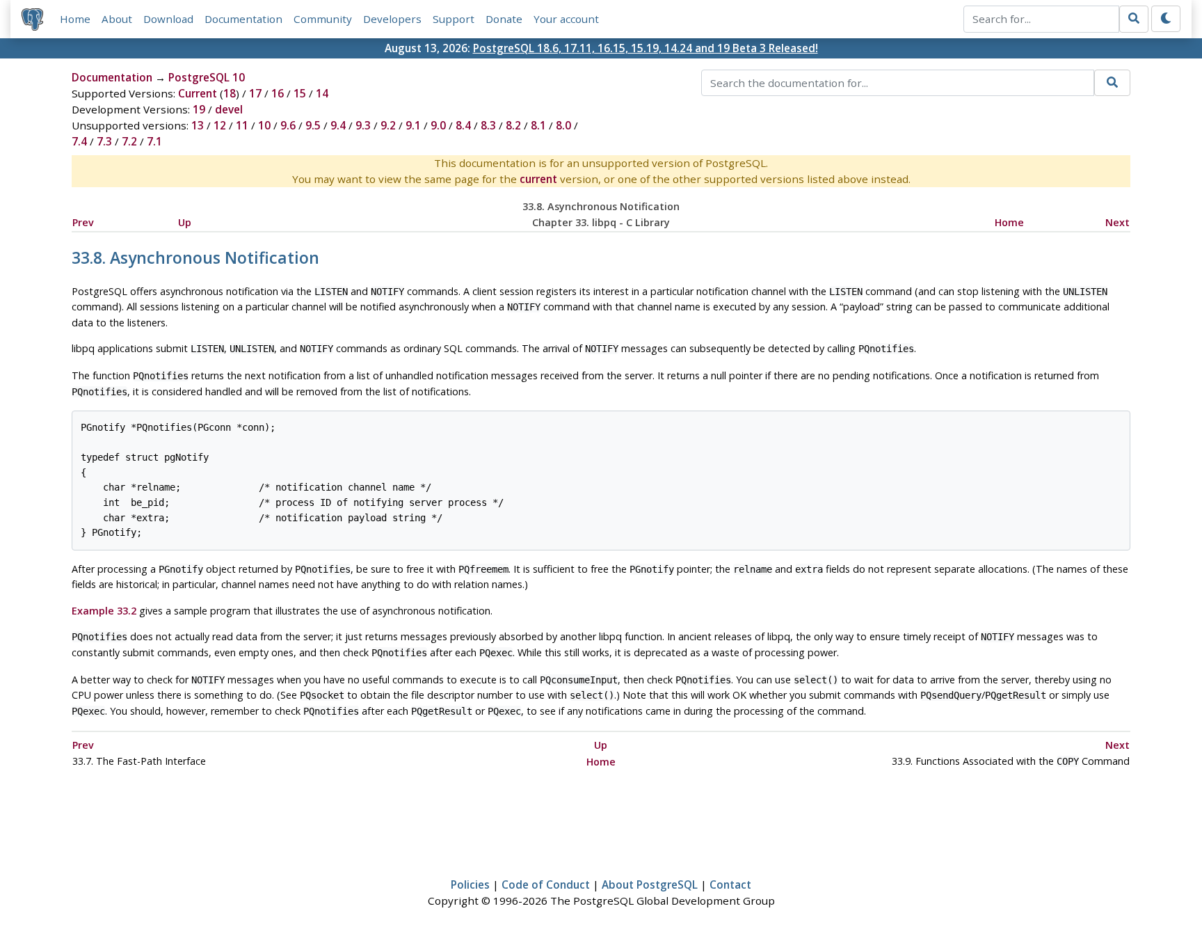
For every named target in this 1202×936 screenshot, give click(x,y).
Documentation (243, 19)
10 (264, 125)
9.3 (363, 125)
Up (184, 222)
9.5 (313, 125)
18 (229, 93)
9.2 (388, 125)
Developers (392, 19)
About (117, 19)
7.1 (154, 141)
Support (453, 19)
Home (75, 19)
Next (1117, 222)
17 (255, 93)
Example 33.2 (104, 610)
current (538, 179)
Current (197, 93)
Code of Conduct (546, 884)
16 (277, 93)
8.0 (563, 125)
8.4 (463, 125)
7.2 (129, 141)
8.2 (513, 125)
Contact (730, 884)
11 (242, 125)
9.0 (438, 125)
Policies (470, 884)
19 (199, 109)
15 (300, 93)
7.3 (104, 141)
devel (229, 109)
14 (322, 93)
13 (197, 125)
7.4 (79, 141)
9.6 (288, 125)
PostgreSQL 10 (206, 77)
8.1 (538, 125)
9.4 (338, 125)
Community (323, 19)
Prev (83, 222)
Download (168, 19)
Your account (566, 19)
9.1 (413, 125)
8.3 (488, 125)
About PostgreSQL (650, 884)
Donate (504, 19)
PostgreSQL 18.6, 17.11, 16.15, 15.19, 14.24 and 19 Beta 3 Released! (645, 48)
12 (220, 125)
